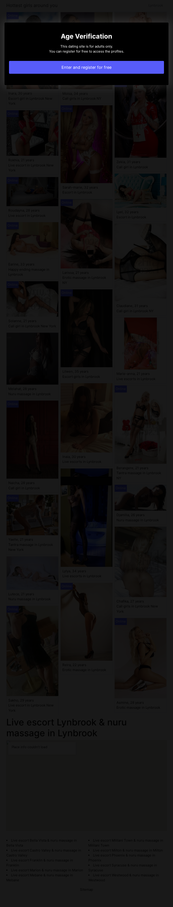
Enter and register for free (86, 67)
